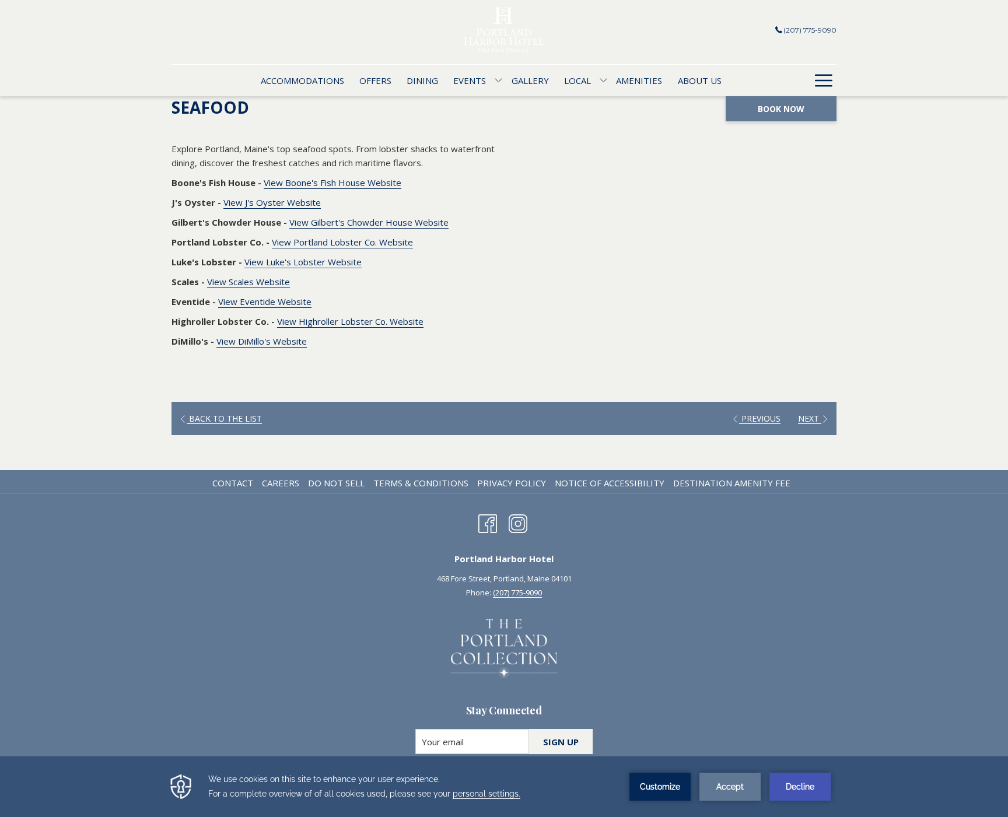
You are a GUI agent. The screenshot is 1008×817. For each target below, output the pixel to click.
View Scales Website (248, 281)
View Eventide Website (265, 301)
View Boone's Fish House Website (332, 182)
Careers (280, 483)
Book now (781, 108)
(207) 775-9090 (809, 30)
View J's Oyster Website (272, 202)
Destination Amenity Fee (731, 483)
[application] (504, 786)
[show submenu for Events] (498, 80)
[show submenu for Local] (603, 80)
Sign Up (561, 742)
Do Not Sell (336, 483)
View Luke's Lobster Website (303, 262)
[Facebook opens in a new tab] (487, 522)
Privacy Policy (511, 483)
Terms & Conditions (420, 483)
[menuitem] (302, 80)
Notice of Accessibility (609, 483)
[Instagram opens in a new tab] (518, 522)
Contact (232, 483)
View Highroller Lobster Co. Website (350, 321)
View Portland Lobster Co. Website (342, 242)
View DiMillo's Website (261, 341)
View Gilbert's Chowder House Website (369, 222)
